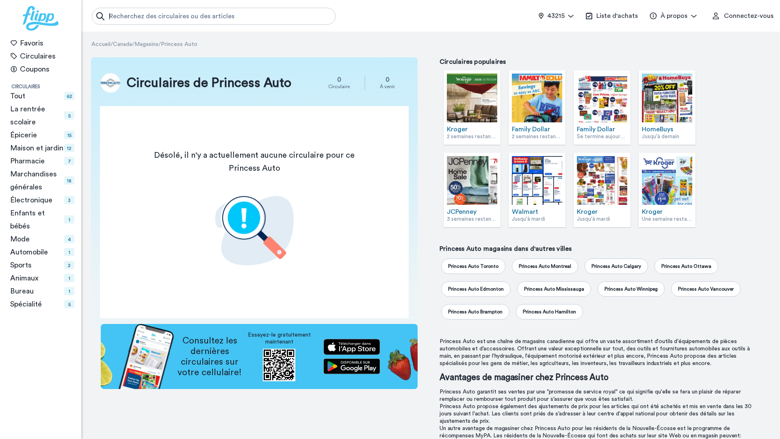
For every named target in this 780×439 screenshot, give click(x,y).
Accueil (100, 44)
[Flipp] (40, 18)
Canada (122, 44)
